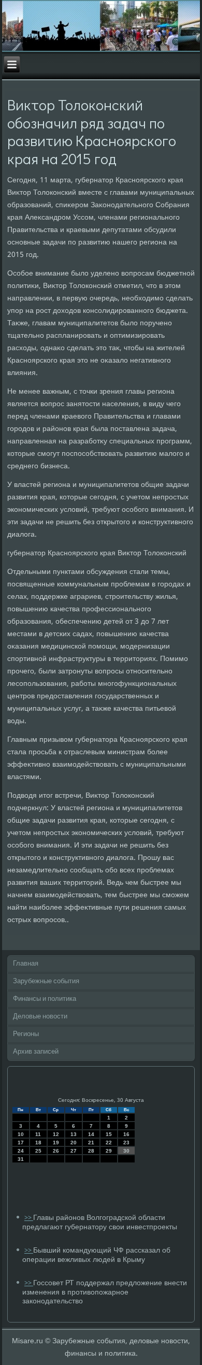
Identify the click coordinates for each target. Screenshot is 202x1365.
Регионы (26, 1034)
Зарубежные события (46, 981)
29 (109, 1151)
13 (73, 1134)
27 (73, 1151)
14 (91, 1134)
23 (126, 1142)
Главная (25, 964)
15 (109, 1134)
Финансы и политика (44, 999)
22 (109, 1142)
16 (126, 1134)
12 (56, 1134)
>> (28, 1218)
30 (126, 1151)
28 (91, 1151)
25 (38, 1151)
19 (56, 1142)
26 (56, 1151)
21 (91, 1142)
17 (21, 1142)
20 (73, 1142)
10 (21, 1134)
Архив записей (36, 1052)
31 (21, 1159)
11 (38, 1134)
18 (38, 1142)
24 (21, 1151)
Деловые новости (40, 1017)
